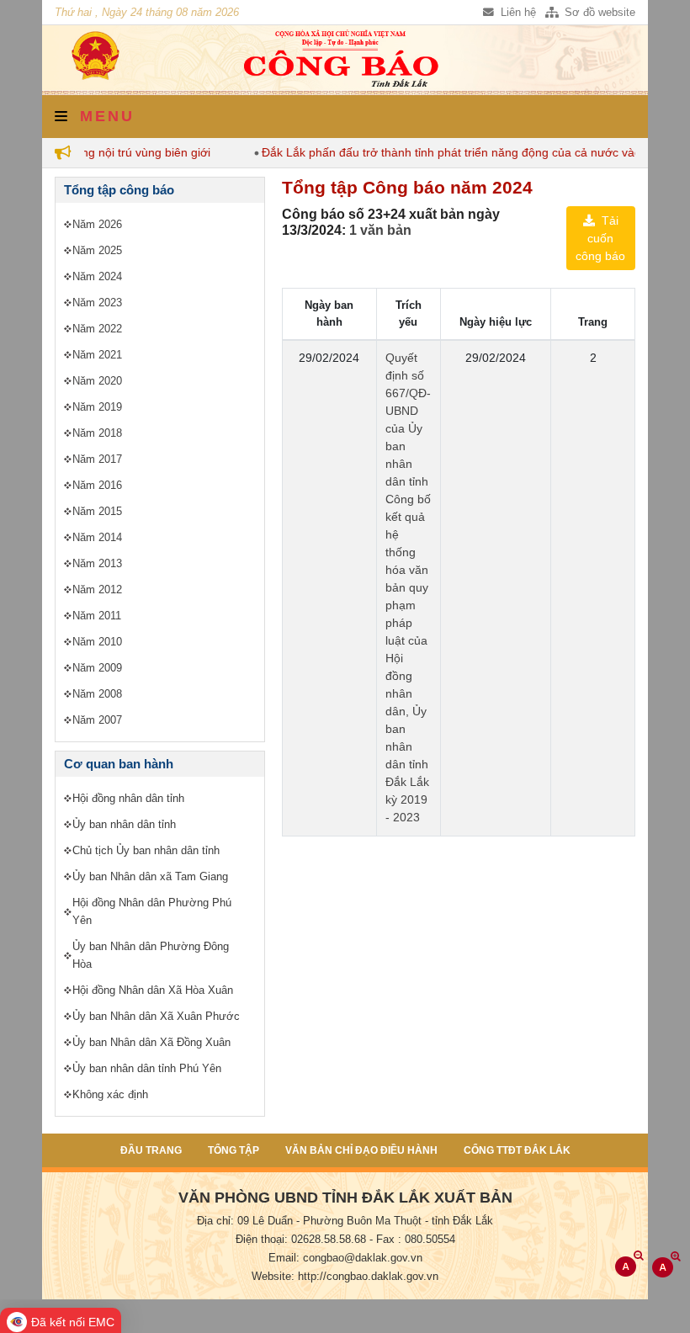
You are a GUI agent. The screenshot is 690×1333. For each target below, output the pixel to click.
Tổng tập (233, 1150)
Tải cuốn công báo (600, 238)
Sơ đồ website (598, 13)
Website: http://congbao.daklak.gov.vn (345, 1277)
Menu (104, 116)
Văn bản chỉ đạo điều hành (361, 1150)
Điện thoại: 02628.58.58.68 (301, 1239)
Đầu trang (151, 1150)
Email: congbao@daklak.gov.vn (345, 1258)
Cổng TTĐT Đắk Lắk (517, 1150)
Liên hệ (516, 13)
